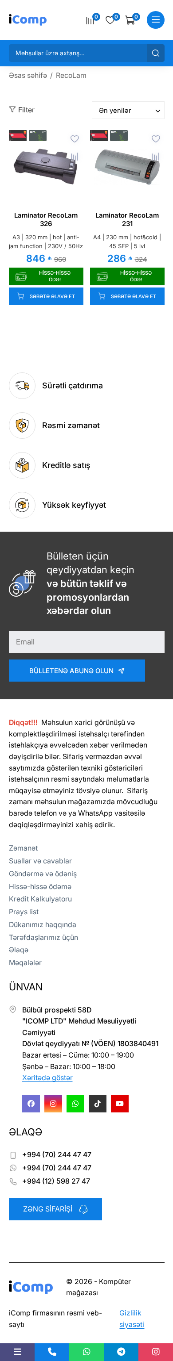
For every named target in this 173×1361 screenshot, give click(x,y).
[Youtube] (120, 1103)
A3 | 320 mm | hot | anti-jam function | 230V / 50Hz (46, 242)
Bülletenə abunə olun (71, 671)
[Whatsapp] (75, 1103)
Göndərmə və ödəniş (43, 873)
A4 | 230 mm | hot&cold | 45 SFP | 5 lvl (127, 242)
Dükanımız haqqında (42, 924)
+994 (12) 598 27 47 (56, 1181)
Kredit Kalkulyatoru (40, 898)
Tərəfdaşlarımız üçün (43, 937)
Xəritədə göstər (47, 1077)
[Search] (156, 53)
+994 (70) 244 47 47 (56, 1154)
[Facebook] (31, 1103)
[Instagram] (53, 1103)
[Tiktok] (97, 1103)
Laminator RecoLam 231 (127, 219)
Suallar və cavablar (40, 860)
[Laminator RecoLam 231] (127, 167)
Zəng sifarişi (47, 1208)
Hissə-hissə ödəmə (40, 886)
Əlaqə (18, 949)
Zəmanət (23, 847)
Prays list (24, 911)
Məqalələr (25, 962)
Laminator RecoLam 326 (46, 219)
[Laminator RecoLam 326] (46, 167)
